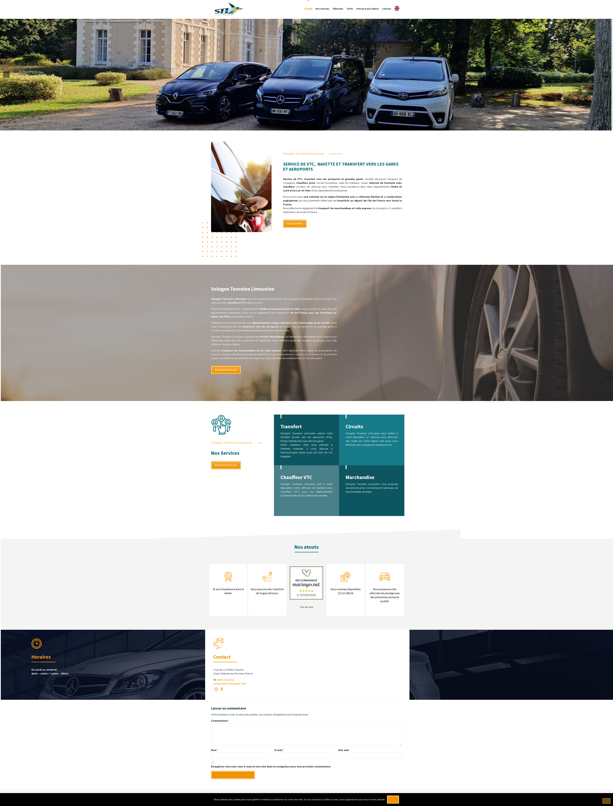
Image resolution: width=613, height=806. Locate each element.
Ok (393, 799)
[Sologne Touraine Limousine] (229, 9)
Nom (214, 750)
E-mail (279, 750)
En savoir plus (226, 370)
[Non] (606, 801)
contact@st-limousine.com (229, 683)
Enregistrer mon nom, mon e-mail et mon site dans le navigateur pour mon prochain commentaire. (271, 766)
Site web (343, 750)
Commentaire (220, 720)
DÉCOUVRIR (295, 224)
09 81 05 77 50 (225, 679)
